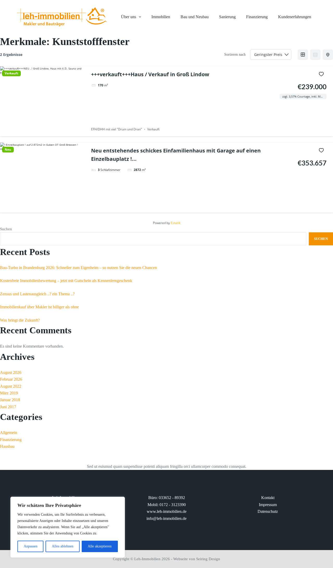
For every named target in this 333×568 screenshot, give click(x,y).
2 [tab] (37, 132)
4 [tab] (46, 132)
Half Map (328, 54)
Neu (8, 149)
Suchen (6, 229)
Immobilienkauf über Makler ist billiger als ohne (39, 307)
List (315, 54)
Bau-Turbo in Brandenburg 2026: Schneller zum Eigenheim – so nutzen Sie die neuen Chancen (78, 267)
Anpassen (30, 546)
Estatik (175, 223)
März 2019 (9, 393)
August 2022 (10, 386)
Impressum (268, 504)
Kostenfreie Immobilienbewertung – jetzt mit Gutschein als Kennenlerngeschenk (66, 280)
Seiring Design (208, 559)
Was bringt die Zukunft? (20, 320)
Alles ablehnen (62, 546)
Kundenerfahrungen (294, 17)
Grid (303, 54)
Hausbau (7, 446)
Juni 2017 (8, 407)
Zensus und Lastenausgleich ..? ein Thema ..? (37, 294)
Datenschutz (268, 511)
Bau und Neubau (195, 17)
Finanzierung (257, 17)
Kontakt (267, 497)
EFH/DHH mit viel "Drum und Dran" (116, 129)
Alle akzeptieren (100, 546)
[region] (67, 527)
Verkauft (11, 73)
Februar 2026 (11, 379)
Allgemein (8, 432)
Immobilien (160, 17)
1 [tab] (32, 132)
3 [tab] (42, 132)
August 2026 (10, 372)
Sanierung (227, 17)
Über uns (128, 17)
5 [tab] (51, 132)
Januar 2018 (10, 400)
